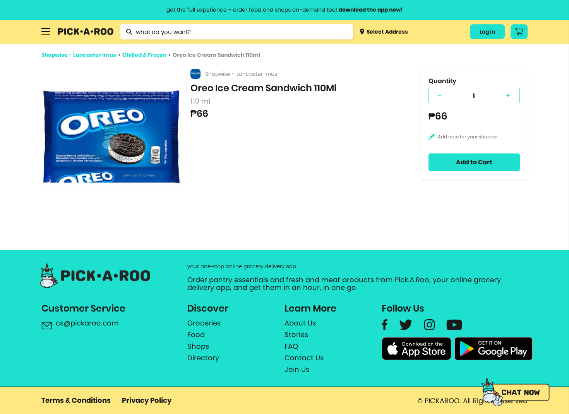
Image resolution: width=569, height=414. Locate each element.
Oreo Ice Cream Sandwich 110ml (216, 55)
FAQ (291, 346)
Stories (296, 335)
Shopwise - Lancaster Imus (78, 55)
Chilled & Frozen (144, 55)
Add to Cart (474, 162)
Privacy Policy (146, 400)
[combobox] (236, 31)
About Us (300, 323)
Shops (198, 346)
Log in (487, 32)
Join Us (296, 369)
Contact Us (304, 358)
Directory (203, 358)
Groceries (204, 323)
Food (196, 335)
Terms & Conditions (76, 400)
